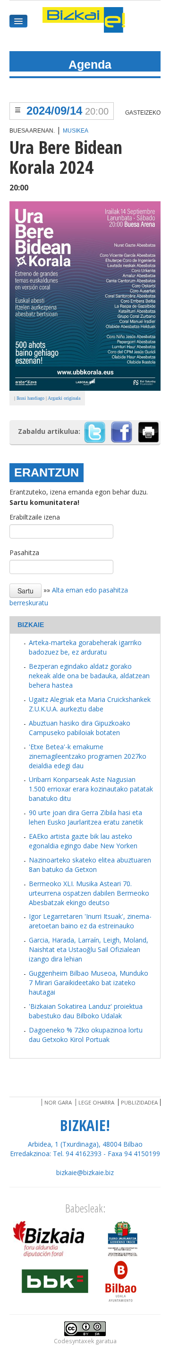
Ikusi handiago (30, 398)
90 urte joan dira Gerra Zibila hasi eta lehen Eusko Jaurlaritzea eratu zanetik (86, 817)
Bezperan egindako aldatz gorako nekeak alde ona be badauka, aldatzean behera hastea (89, 676)
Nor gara (58, 1102)
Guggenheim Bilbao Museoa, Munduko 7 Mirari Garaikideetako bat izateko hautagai (88, 983)
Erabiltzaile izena (34, 516)
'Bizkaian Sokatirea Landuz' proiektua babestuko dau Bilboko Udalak (86, 1011)
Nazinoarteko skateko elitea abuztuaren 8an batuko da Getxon (90, 864)
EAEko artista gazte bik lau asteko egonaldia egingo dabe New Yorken (83, 841)
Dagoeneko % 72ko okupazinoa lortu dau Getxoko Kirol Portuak (86, 1034)
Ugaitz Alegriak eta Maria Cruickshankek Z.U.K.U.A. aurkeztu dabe (90, 704)
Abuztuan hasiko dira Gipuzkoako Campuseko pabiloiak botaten (79, 727)
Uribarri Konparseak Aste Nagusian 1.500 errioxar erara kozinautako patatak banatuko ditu (91, 789)
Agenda (89, 64)
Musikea (75, 130)
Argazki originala (64, 398)
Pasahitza (24, 552)
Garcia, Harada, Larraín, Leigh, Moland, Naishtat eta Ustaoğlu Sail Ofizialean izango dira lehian (88, 949)
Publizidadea (139, 1102)
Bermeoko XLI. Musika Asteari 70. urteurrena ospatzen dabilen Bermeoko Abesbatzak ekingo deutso (89, 893)
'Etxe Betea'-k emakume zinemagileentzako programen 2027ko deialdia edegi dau (87, 756)
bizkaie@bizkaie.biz (85, 1172)
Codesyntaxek (74, 1341)
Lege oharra (96, 1102)
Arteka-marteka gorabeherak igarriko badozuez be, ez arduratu (85, 647)
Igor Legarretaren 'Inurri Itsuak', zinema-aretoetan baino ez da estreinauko (90, 921)
